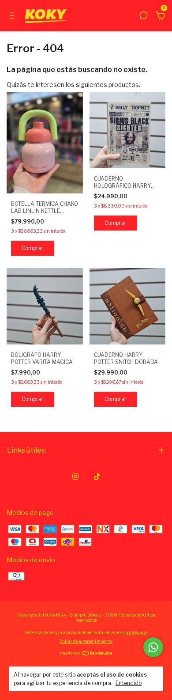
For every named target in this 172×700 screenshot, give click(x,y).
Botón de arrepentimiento (86, 641)
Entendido (129, 683)
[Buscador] (143, 16)
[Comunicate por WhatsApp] (153, 647)
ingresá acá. (135, 632)
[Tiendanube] (86, 653)
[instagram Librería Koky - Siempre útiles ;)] (75, 476)
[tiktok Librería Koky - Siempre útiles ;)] (97, 476)
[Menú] (13, 16)
